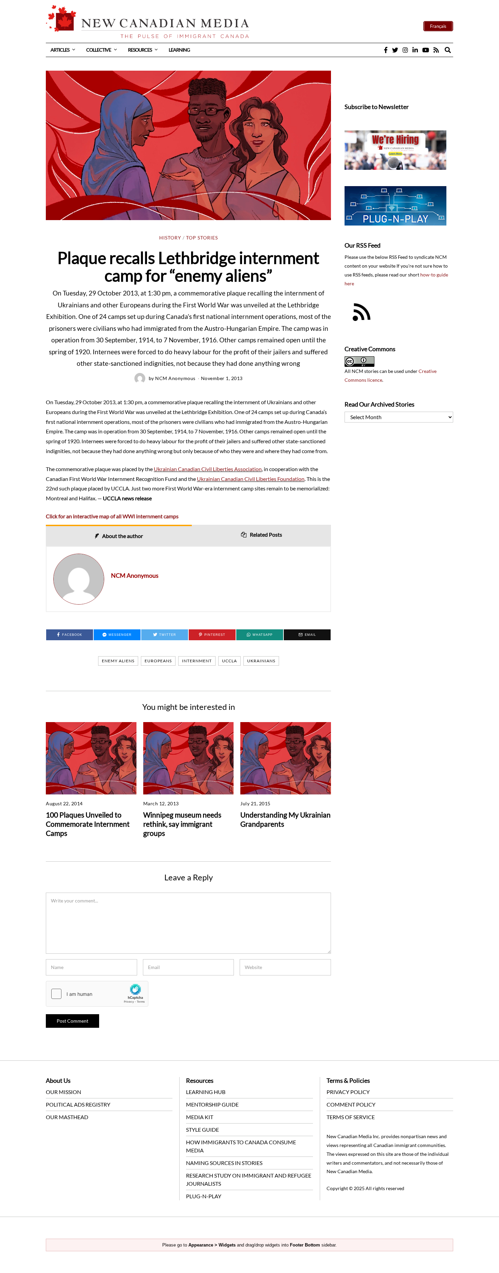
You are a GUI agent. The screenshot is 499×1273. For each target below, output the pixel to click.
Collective (98, 50)
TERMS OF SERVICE (351, 1117)
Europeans (158, 660)
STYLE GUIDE (202, 1129)
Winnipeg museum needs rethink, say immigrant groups (182, 823)
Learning (179, 50)
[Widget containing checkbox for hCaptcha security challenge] (97, 994)
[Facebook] (385, 50)
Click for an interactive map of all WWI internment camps (112, 516)
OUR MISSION (63, 1092)
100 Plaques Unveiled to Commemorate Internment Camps (88, 823)
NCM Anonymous (175, 378)
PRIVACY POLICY (348, 1092)
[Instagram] (405, 50)
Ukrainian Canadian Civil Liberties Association (208, 469)
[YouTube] (426, 50)
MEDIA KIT (199, 1117)
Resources (140, 50)
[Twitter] (395, 50)
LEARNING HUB (205, 1092)
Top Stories (202, 237)
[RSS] (436, 50)
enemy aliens (118, 660)
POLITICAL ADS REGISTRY (78, 1104)
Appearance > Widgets (212, 1245)
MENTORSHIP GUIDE (212, 1104)
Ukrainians (261, 660)
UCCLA (229, 660)
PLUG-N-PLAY (203, 1196)
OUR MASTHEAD (67, 1117)
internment (197, 660)
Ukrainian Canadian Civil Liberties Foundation (250, 479)
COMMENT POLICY (351, 1104)
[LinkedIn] (415, 50)
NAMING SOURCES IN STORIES (224, 1163)
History (170, 237)
